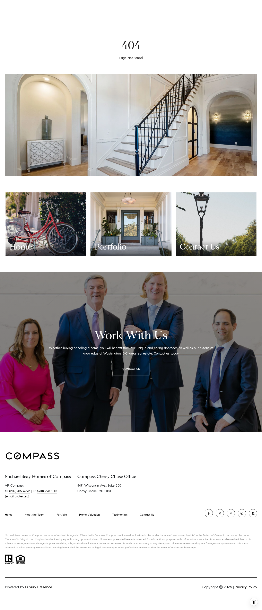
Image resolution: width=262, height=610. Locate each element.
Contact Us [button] (131, 369)
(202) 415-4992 (19, 491)
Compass (111, 535)
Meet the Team (34, 514)
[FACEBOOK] (209, 513)
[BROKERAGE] (242, 513)
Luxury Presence (38, 587)
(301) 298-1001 (47, 491)
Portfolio (61, 514)
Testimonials (120, 514)
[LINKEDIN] (231, 513)
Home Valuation (89, 514)
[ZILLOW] (253, 513)
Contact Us (147, 514)
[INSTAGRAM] (220, 513)
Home (8, 514)
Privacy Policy (246, 587)
